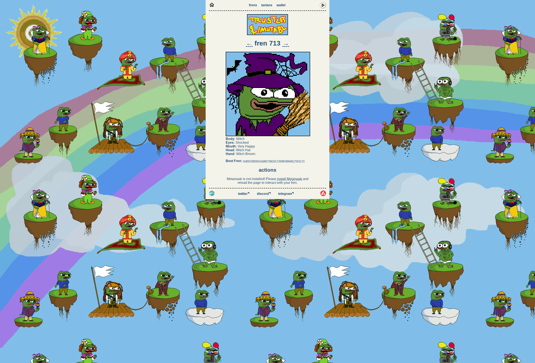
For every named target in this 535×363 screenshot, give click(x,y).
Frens (253, 5)
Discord (264, 193)
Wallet (280, 5)
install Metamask (289, 179)
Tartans (266, 5)
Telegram (286, 193)
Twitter (243, 193)
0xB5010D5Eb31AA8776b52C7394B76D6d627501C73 (273, 161)
